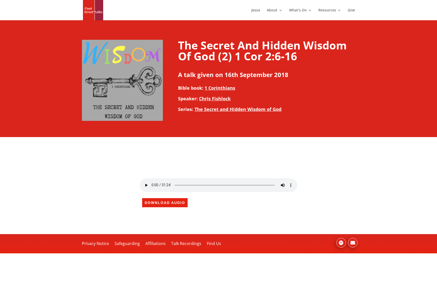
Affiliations (155, 243)
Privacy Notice (95, 243)
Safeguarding (127, 243)
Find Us (214, 243)
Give (351, 10)
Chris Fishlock (215, 99)
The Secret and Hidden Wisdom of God (237, 109)
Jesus (255, 10)
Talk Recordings (186, 243)
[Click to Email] (353, 243)
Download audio (165, 203)
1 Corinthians (220, 88)
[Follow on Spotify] (341, 243)
